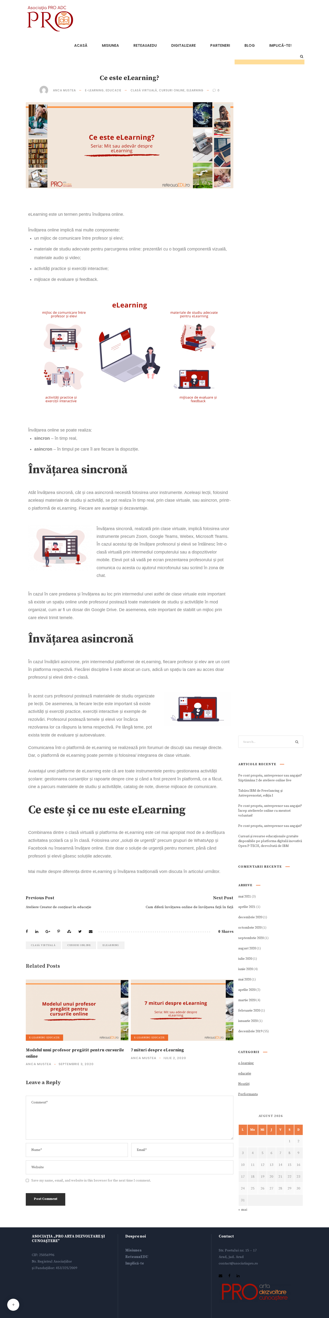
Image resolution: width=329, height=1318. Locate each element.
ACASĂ (80, 45)
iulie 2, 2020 (175, 1058)
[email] (220, 1276)
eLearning (195, 90)
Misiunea (133, 1250)
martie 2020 (247, 1000)
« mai (242, 1209)
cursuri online (172, 90)
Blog (249, 45)
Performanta (248, 1094)
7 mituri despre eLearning (157, 1050)
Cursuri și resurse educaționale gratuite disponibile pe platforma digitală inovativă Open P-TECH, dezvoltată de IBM (270, 841)
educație (113, 90)
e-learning (94, 90)
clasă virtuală (144, 90)
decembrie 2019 (250, 1031)
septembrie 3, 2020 (76, 1064)
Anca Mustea (64, 90)
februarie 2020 (249, 1010)
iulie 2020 (245, 959)
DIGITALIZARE (183, 45)
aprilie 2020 (247, 990)
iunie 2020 (245, 969)
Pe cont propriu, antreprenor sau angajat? (270, 826)
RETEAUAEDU (145, 45)
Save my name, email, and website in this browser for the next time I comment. (91, 1180)
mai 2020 (244, 979)
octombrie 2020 (250, 928)
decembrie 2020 (250, 917)
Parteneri (220, 45)
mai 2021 (244, 896)
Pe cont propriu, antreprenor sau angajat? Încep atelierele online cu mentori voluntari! (270, 811)
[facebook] (229, 1276)
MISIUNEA (110, 45)
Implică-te (134, 1263)
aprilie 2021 (247, 907)
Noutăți (244, 1084)
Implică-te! (280, 45)
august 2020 (247, 948)
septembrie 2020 (251, 938)
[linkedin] (238, 1276)
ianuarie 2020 (248, 1021)
